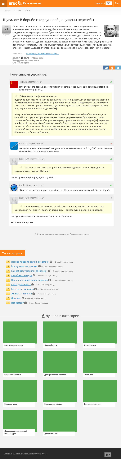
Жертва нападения (21, 293)
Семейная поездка (21, 275)
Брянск (22, 143)
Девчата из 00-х (51, 433)
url (41, 82)
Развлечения (32, 3)
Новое (27, 10)
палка (36, 60)
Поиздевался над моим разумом (29, 279)
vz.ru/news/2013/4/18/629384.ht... (42, 53)
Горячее (17, 10)
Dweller (22, 185)
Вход (117, 3)
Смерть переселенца (13, 345)
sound (26, 58)
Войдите (39, 234)
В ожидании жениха (53, 404)
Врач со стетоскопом (22, 288)
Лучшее (7, 10)
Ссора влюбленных (12, 374)
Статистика (28, 453)
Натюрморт (17, 302)
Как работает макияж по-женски (29, 270)
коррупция (19, 60)
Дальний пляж (50, 345)
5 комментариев (22, 63)
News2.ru (8, 453)
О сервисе (17, 453)
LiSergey (22, 159)
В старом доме (10, 404)
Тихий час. (88, 374)
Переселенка (90, 345)
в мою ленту (100, 3)
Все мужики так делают (24, 266)
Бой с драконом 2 (21, 284)
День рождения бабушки (55, 374)
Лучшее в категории (62, 316)
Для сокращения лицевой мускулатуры (15, 432)
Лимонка (16, 297)
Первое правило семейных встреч (30, 261)
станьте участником (56, 234)
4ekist (21, 82)
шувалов (29, 60)
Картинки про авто (92, 404)
